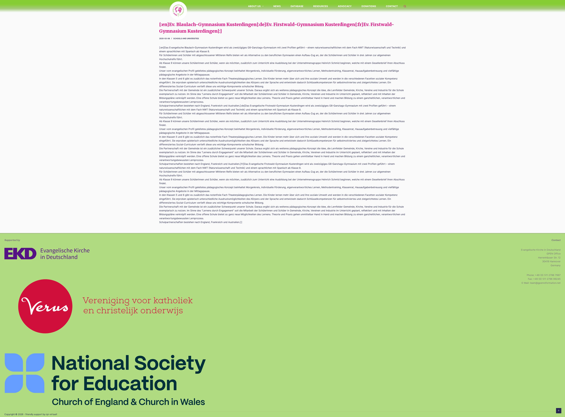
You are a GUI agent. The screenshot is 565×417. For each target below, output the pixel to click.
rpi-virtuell (51, 414)
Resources (320, 6)
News (277, 6)
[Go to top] (558, 410)
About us (254, 6)
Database (297, 6)
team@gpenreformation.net (545, 282)
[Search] (405, 6)
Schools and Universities (186, 38)
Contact (392, 6)
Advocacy (345, 6)
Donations (369, 6)
